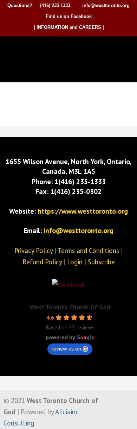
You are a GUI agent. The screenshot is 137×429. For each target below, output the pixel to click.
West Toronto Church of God (70, 48)
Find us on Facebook (69, 16)
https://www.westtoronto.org (83, 211)
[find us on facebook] (68, 284)
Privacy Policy (33, 250)
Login (75, 262)
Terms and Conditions (88, 250)
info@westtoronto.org (106, 5)
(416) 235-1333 (55, 5)
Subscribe (101, 262)
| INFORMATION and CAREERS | (69, 27)
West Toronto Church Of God (70, 307)
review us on (66, 348)
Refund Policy (42, 262)
